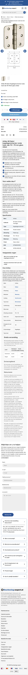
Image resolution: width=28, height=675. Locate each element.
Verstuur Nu (8, 514)
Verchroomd (18, 298)
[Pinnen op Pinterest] (13, 135)
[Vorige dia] (2, 51)
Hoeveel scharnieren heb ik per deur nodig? (13, 263)
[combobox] (14, 12)
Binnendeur (18, 301)
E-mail (4, 469)
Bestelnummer (5, 484)
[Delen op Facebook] (7, 135)
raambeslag (14, 601)
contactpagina (4, 457)
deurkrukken (20, 600)
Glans (16, 290)
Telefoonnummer (6, 477)
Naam (3, 462)
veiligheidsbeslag (5, 601)
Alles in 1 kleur (10, 17)
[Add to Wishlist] (25, 110)
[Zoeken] (24, 12)
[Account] (22, 8)
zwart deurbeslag (11, 596)
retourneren (11, 531)
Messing (17, 294)
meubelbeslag (21, 601)
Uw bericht (4, 492)
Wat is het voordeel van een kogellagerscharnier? (11, 257)
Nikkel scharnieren (5, 18)
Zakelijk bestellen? (14, 114)
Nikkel (16, 287)
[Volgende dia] (24, 51)
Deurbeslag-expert (16, 665)
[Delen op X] (10, 135)
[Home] (12, 590)
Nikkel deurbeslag (19, 17)
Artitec (9, 280)
